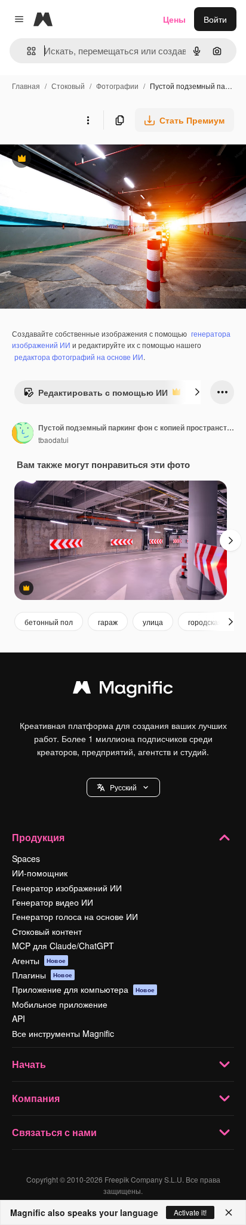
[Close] (229, 1212)
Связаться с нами (54, 1132)
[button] (123, 787)
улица (153, 622)
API (18, 1018)
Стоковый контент (47, 931)
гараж (108, 622)
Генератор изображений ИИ (67, 888)
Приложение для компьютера (83, 989)
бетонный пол (48, 622)
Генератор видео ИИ (52, 902)
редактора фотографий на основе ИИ (78, 357)
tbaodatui (53, 440)
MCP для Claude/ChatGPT (63, 946)
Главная (26, 86)
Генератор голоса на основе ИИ (75, 916)
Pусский (123, 787)
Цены (174, 19)
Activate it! (190, 1212)
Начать (29, 1064)
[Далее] (197, 392)
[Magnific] (123, 690)
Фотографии (117, 86)
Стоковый (68, 86)
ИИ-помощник (39, 873)
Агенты (39, 961)
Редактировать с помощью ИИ (95, 395)
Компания (36, 1098)
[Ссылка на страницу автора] (22, 434)
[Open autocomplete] (26, 51)
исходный (80, 159)
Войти (215, 19)
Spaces (26, 858)
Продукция (38, 837)
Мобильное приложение (59, 1004)
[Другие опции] (88, 120)
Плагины (42, 975)
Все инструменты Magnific (63, 1033)
